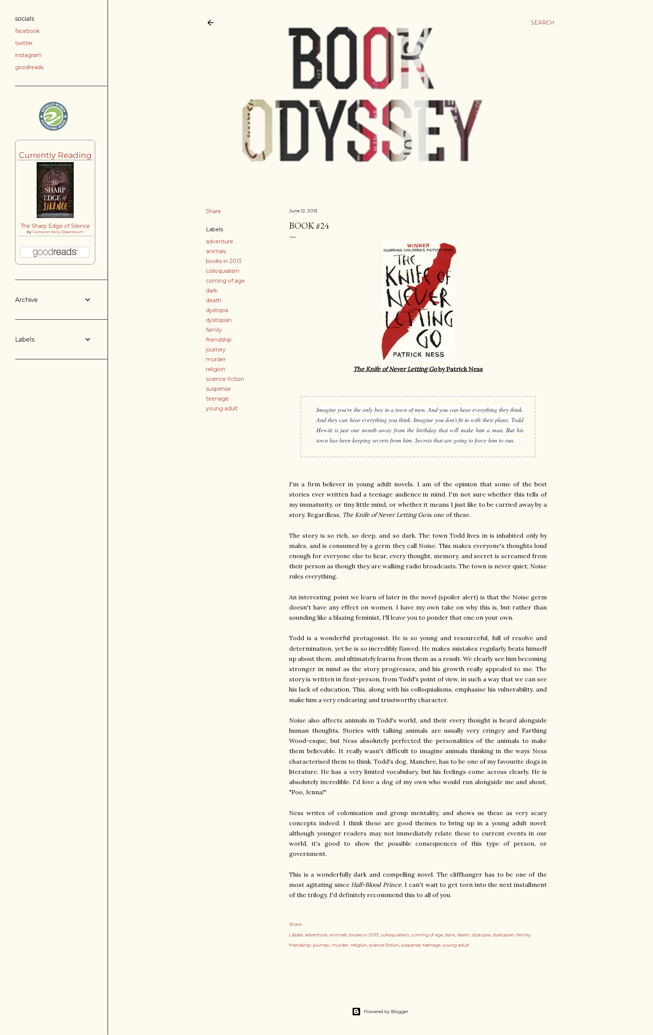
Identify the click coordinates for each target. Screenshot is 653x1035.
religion (215, 369)
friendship (219, 339)
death (213, 300)
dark (211, 290)
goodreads (29, 67)
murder (216, 359)
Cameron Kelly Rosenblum (58, 231)
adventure (219, 241)
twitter (24, 43)
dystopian (219, 320)
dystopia (217, 310)
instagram (28, 55)
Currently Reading (55, 155)
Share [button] (213, 211)
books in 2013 (223, 261)
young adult (222, 408)
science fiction (225, 379)
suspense (218, 388)
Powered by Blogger (386, 1011)
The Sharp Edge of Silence (55, 226)
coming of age (225, 280)
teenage (217, 398)
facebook (27, 31)
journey (216, 349)
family (214, 329)
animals (216, 251)
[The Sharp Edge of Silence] (55, 216)
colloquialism (223, 271)
